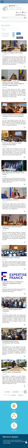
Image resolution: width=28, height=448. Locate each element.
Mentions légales (7, 443)
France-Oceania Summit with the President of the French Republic (13, 115)
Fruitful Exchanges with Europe (12, 53)
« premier (7, 392)
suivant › (14, 395)
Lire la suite (25, 66)
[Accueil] (12, 7)
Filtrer (18, 33)
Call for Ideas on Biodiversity (11, 372)
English (25, 12)
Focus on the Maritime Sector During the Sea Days (12, 143)
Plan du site (14, 420)
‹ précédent (15, 392)
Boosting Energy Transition (11, 257)
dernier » (21, 395)
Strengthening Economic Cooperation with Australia (10, 342)
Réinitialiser (19, 37)
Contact (14, 411)
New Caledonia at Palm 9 (10, 200)
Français (19, 12)
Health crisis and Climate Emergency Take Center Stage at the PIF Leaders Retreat (13, 83)
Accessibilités (14, 430)
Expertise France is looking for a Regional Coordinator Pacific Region (12, 283)
